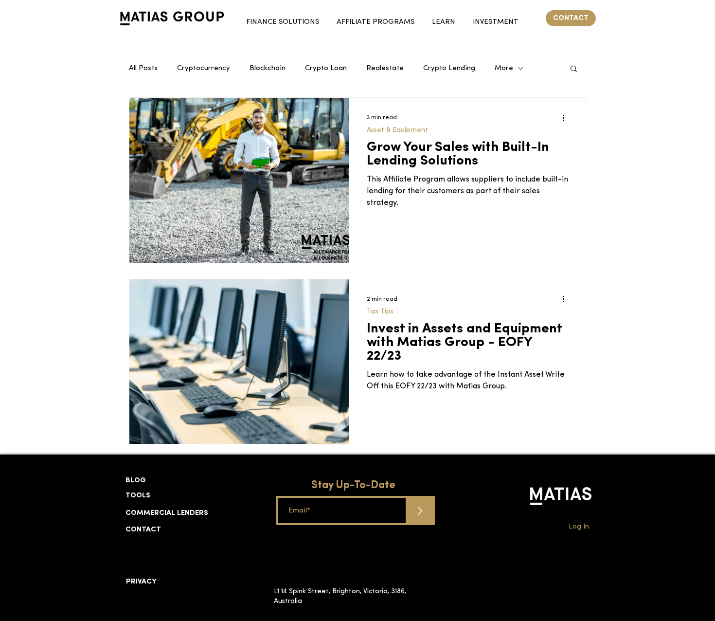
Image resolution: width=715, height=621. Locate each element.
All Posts (143, 68)
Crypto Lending (449, 68)
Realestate (385, 68)
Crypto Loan (326, 68)
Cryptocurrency (203, 68)
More (504, 68)
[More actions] (566, 118)
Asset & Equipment (397, 130)
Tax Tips (380, 311)
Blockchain (268, 68)
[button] (282, 18)
